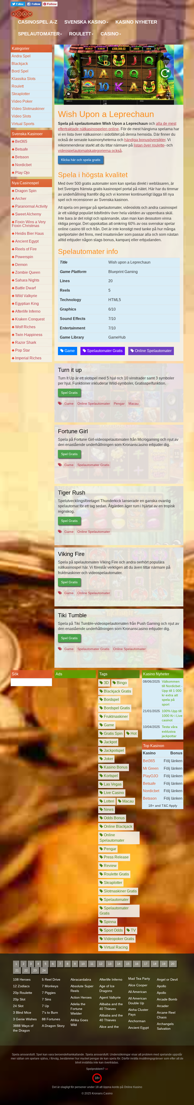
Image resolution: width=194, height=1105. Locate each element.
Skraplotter (21, 94)
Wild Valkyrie (26, 296)
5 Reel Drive (51, 979)
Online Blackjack (117, 826)
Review (110, 866)
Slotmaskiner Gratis (120, 891)
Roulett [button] (80, 33)
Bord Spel (20, 71)
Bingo (121, 683)
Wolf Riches (25, 327)
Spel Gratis (69, 393)
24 (44, 970)
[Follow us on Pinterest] (49, 4)
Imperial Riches (28, 358)
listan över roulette (149, 145)
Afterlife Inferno (27, 311)
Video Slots (21, 116)
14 (118, 964)
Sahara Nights (27, 280)
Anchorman (137, 1021)
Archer (20, 199)
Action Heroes (81, 997)
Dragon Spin (25, 191)
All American (137, 992)
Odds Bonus (114, 818)
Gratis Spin (113, 733)
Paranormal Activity (31, 206)
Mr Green (151, 768)
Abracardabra (81, 979)
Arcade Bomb (167, 999)
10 (83, 964)
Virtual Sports (23, 124)
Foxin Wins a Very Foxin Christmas (29, 224)
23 (35, 970)
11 (91, 964)
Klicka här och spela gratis (80, 160)
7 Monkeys (50, 986)
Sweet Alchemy (28, 214)
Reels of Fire (26, 249)
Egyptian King (27, 304)
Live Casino (113, 793)
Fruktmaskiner (115, 716)
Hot (133, 733)
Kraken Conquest (29, 319)
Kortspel (110, 776)
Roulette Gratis (116, 874)
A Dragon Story (53, 1026)
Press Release (116, 857)
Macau (133, 403)
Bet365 (21, 141)
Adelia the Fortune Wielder (78, 1008)
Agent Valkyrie (110, 997)
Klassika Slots (23, 79)
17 (145, 964)
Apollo (161, 986)
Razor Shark (25, 342)
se (106, 1069)
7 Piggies (49, 993)
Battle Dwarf (25, 288)
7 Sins (46, 999)
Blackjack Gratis (117, 691)
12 (100, 964)
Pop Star (22, 350)
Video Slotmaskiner (28, 109)
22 (26, 970)
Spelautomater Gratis (104, 351)
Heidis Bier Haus (29, 233)
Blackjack (20, 64)
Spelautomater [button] (39, 33)
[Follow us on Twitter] (18, 4)
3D (106, 683)
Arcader (163, 1006)
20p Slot (19, 999)
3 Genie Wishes (25, 1019)
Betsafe (21, 149)
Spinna (109, 922)
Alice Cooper (137, 985)
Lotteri (108, 801)
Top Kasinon (153, 746)
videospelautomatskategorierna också (90, 151)
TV (133, 930)
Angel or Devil (167, 979)
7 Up (45, 1006)
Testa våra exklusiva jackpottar (169, 731)
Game (69, 351)
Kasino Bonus (115, 767)
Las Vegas (112, 784)
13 (109, 964)
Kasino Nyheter (136, 22)
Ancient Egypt (27, 241)
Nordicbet (23, 165)
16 (136, 964)
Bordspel (111, 699)
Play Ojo (22, 173)
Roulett (18, 86)
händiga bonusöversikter (144, 140)
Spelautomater (115, 900)
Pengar (119, 403)
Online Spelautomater (153, 351)
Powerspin (24, 257)
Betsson (22, 157)
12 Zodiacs (21, 986)
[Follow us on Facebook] (34, 4)
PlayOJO (150, 776)
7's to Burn (50, 1012)
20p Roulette (22, 993)
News (108, 809)
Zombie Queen (27, 272)
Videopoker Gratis (118, 939)
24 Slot (18, 1006)
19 (163, 964)
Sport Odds (113, 930)
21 (17, 970)
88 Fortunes (51, 1019)
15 (127, 964)
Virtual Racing (115, 947)
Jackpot (110, 742)
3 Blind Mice (22, 1012)
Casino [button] (110, 33)
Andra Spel (21, 56)
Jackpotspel (113, 750)
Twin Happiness (28, 335)
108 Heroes (22, 979)
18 (154, 964)
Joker (108, 759)
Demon (21, 265)
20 (172, 964)
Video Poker (22, 101)
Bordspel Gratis (116, 708)
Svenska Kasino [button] (85, 22)
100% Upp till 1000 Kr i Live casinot (172, 715)
